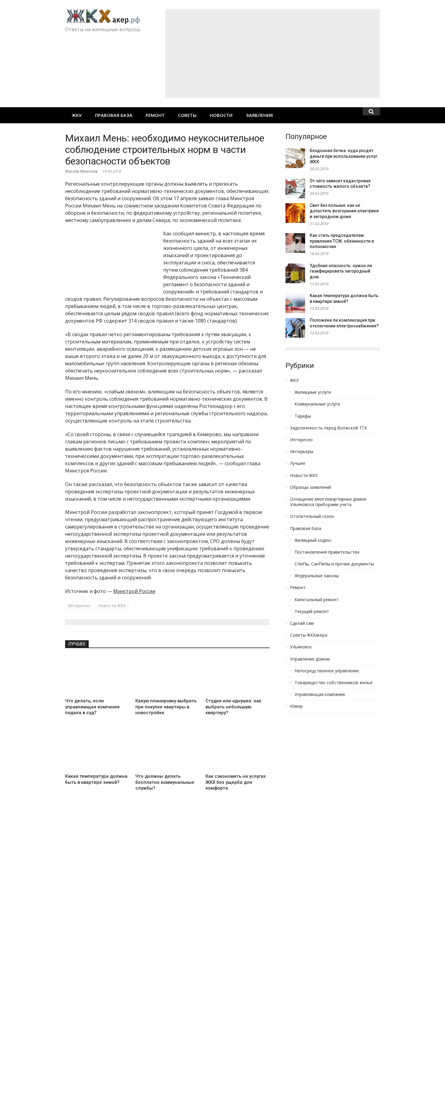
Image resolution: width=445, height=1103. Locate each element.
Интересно (79, 605)
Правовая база (113, 115)
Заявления (259, 115)
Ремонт (155, 115)
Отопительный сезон (312, 516)
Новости (221, 115)
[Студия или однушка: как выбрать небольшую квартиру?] (238, 675)
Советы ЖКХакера (308, 635)
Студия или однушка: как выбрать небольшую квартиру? (233, 706)
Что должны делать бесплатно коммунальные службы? (164, 782)
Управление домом (310, 659)
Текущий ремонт (312, 611)
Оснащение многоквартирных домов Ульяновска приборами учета (328, 501)
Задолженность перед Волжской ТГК (328, 428)
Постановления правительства (327, 552)
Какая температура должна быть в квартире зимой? (96, 779)
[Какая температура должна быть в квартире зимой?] (97, 750)
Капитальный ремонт (317, 599)
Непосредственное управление (327, 671)
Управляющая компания (320, 694)
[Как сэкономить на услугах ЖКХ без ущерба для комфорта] (238, 750)
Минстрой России (134, 591)
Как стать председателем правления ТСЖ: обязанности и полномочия (342, 241)
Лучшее (77, 644)
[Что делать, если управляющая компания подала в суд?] (97, 675)
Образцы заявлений (310, 487)
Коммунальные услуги (317, 404)
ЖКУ (77, 115)
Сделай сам (302, 623)
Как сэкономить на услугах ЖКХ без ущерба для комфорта (236, 782)
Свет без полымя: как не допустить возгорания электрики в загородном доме (344, 211)
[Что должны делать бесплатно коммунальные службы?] (167, 750)
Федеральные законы (317, 575)
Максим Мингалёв (81, 171)
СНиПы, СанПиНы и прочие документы (334, 564)
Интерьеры (301, 451)
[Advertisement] (272, 53)
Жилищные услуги (313, 392)
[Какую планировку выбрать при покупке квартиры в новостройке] (167, 675)
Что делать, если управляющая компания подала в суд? (92, 706)
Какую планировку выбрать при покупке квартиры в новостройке (165, 706)
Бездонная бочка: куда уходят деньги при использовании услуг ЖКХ (343, 156)
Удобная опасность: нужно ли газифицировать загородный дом (341, 271)
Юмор (296, 706)
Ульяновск (301, 647)
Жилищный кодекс (313, 540)
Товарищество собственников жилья (333, 682)
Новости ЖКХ (112, 605)
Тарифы (303, 416)
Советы (187, 115)
